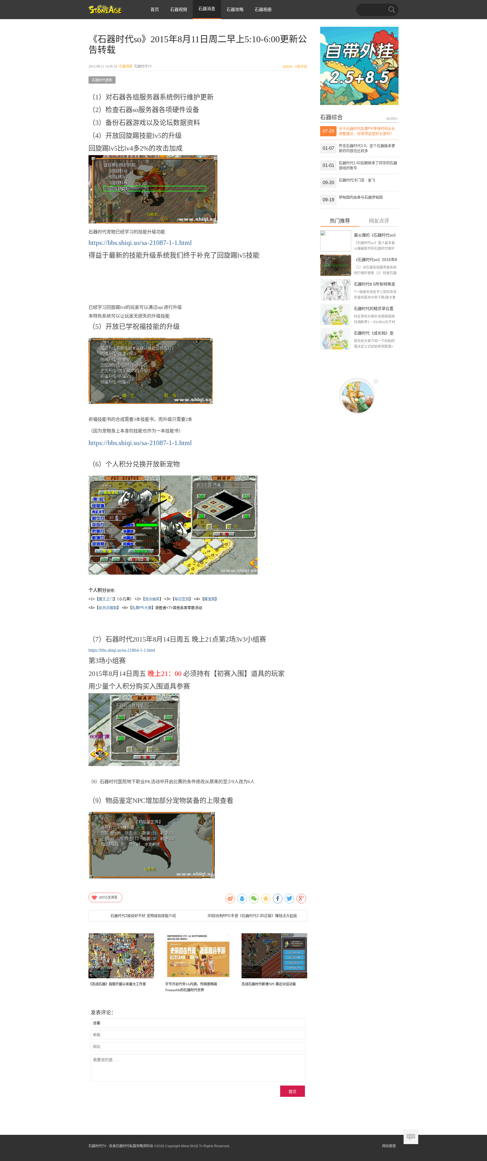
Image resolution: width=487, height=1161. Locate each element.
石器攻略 (235, 9)
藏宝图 (209, 599)
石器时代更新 (102, 80)
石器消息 (125, 66)
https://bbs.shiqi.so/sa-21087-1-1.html (140, 242)
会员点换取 (108, 608)
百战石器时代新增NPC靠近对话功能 (269, 984)
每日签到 (181, 599)
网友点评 (379, 221)
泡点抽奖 (152, 599)
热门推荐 (340, 221)
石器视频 (178, 9)
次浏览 (108, 897)
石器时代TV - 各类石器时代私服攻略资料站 (120, 1146)
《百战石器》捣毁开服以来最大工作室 (117, 984)
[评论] (411, 1136)
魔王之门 (106, 599)
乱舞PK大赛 (142, 608)
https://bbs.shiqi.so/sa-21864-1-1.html (121, 650)
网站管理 (389, 1146)
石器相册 (263, 9)
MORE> (392, 119)
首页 (154, 9)
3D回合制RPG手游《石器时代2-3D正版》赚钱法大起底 (252, 916)
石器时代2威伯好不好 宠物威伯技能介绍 (143, 916)
